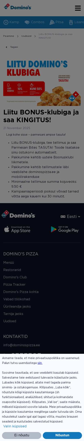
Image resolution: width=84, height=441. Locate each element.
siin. (40, 363)
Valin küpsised (15, 426)
